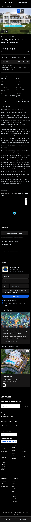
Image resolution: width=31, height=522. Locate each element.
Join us (13, 491)
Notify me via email (10, 300)
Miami (23, 456)
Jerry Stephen (14, 267)
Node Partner (15, 488)
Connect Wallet (22, 2)
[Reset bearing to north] (26, 204)
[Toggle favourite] (27, 351)
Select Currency (6, 431)
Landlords (3, 472)
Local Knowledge (3, 456)
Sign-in (13, 483)
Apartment (14, 450)
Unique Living (4, 454)
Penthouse (14, 458)
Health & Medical (14, 241)
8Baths (10, 379)
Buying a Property (3, 465)
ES (6, 36)
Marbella (11, 36)
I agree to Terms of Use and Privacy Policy (15, 304)
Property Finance (3, 469)
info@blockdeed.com (7, 416)
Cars (13, 486)
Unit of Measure (6, 438)
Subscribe (25, 406)
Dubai (23, 448)
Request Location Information (14, 233)
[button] (15, 21)
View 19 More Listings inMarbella (12, 237)
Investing (3, 462)
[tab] (18, 11)
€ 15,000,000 (7, 377)
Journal (13, 493)
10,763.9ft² (17, 379)
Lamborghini (4, 481)
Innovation (3, 448)
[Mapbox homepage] (4, 228)
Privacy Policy (15, 501)
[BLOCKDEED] (4, 385)
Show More (14, 504)
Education (5, 241)
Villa (2, 36)
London (24, 451)
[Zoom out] (26, 202)
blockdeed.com (18, 512)
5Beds (5, 379)
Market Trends (4, 451)
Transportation (6, 245)
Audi (2, 483)
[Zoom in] (26, 199)
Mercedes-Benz (4, 486)
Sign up (13, 481)
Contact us (14, 496)
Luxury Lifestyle (4, 460)
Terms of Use (15, 498)
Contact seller (15, 296)
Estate (13, 453)
